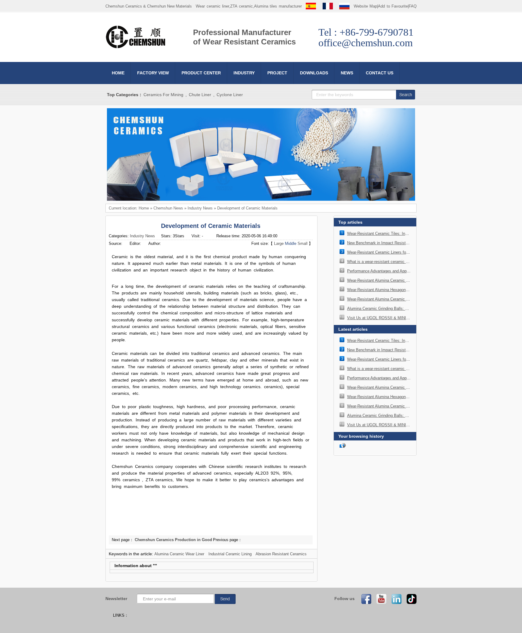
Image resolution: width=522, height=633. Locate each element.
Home (144, 208)
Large (279, 243)
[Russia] (344, 6)
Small (303, 243)
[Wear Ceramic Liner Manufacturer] (135, 47)
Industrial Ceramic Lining (230, 554)
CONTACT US (379, 72)
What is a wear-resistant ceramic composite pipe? (390, 261)
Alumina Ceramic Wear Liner (179, 554)
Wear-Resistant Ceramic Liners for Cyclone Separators (395, 252)
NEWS (347, 72)
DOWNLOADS (314, 72)
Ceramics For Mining (163, 94)
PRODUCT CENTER (201, 72)
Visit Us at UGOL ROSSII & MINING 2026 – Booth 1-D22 (397, 318)
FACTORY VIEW (153, 72)
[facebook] (364, 598)
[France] (327, 6)
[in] (394, 598)
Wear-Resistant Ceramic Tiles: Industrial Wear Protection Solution (404, 233)
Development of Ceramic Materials (247, 208)
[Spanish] (310, 6)
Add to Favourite (393, 6)
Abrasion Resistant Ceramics (281, 554)
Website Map (365, 6)
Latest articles (353, 329)
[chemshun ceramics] (261, 199)
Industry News (200, 208)
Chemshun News (168, 208)
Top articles (350, 222)
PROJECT (277, 72)
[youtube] (379, 598)
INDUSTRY (244, 72)
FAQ (413, 6)
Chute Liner (200, 94)
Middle (290, 243)
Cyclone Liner (230, 94)
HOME (118, 72)
